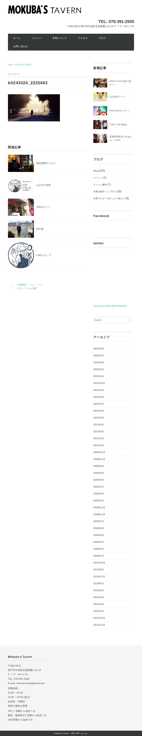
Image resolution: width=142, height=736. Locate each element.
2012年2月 (98, 604)
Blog (95, 171)
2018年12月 (99, 507)
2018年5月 (98, 535)
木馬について (59, 38)
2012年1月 (98, 611)
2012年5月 (98, 590)
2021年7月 (98, 404)
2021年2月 (98, 438)
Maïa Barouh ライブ (119, 110)
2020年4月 (98, 473)
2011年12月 (99, 618)
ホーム (16, 38)
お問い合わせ (20, 46)
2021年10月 (99, 383)
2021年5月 (98, 417)
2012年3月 (98, 597)
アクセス (83, 38)
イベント (97, 177)
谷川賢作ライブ (117, 96)
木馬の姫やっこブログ (104, 191)
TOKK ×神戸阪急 (118, 124)
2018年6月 (98, 528)
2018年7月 (98, 521)
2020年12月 (99, 452)
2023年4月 (98, 355)
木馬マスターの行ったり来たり (109, 198)
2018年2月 (98, 549)
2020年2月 (98, 480)
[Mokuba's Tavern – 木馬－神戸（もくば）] (44, 7)
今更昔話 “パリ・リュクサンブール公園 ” (29, 286)
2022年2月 (98, 376)
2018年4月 (98, 542)
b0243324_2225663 (23, 65)
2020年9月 (98, 466)
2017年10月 (99, 562)
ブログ (102, 38)
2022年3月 (98, 369)
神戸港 (39, 229)
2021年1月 (98, 445)
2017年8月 (98, 569)
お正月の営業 (43, 185)
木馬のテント (43, 207)
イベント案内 (100, 184)
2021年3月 (98, 431)
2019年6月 (98, 500)
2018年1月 (98, 556)
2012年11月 (99, 576)
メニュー (36, 38)
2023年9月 (98, 348)
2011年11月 (99, 625)
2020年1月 (98, 486)
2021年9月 (98, 390)
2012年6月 (98, 583)
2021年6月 (98, 411)
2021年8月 (98, 397)
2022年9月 (98, 362)
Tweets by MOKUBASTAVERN (109, 306)
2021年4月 (98, 424)
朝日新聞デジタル (46, 163)
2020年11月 (99, 459)
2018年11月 (99, 514)
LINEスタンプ (43, 255)
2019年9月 (98, 493)
